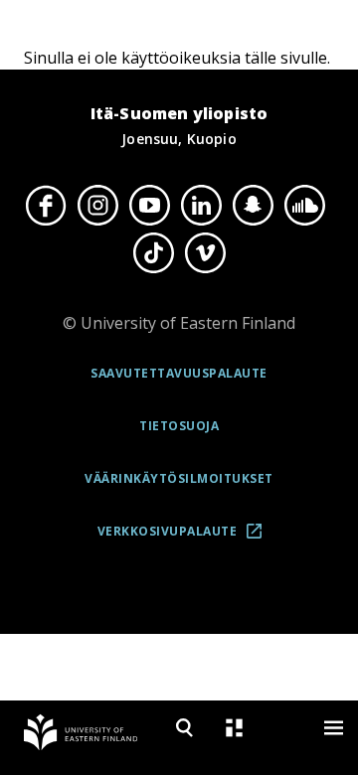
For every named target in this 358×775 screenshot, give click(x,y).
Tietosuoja (179, 425)
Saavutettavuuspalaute (179, 373)
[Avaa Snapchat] (252, 205)
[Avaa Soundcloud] (304, 205)
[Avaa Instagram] (97, 205)
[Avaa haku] (184, 727)
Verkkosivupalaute (185, 538)
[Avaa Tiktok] (153, 253)
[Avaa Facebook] (46, 205)
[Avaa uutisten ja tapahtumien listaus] (234, 727)
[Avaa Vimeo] (205, 253)
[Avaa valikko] (333, 727)
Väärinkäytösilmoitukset (179, 478)
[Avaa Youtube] (149, 205)
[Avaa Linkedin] (201, 205)
